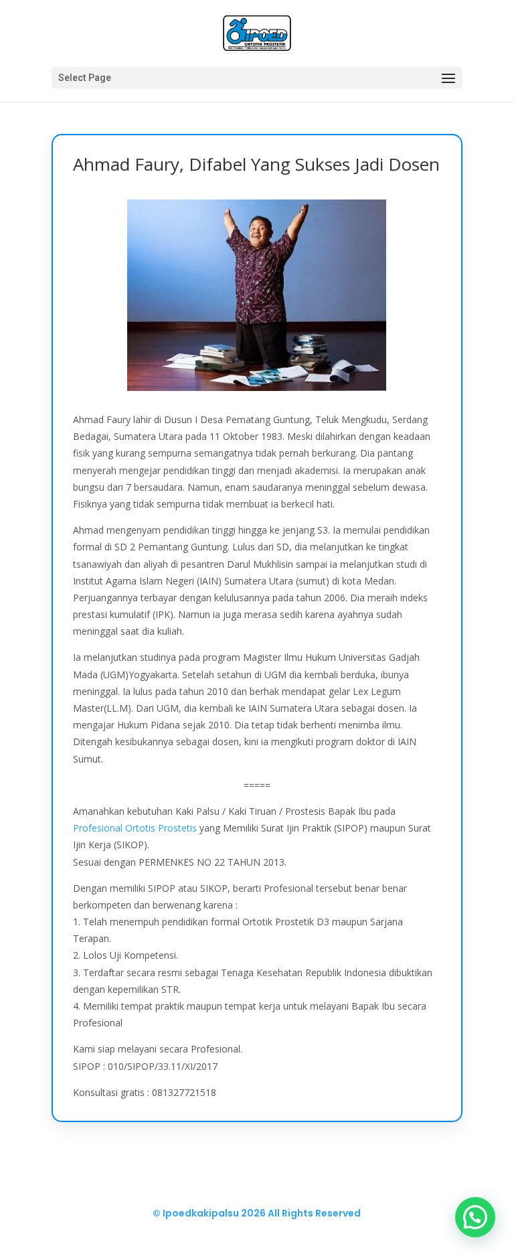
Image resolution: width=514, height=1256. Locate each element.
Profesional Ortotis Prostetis (135, 827)
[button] (475, 1217)
